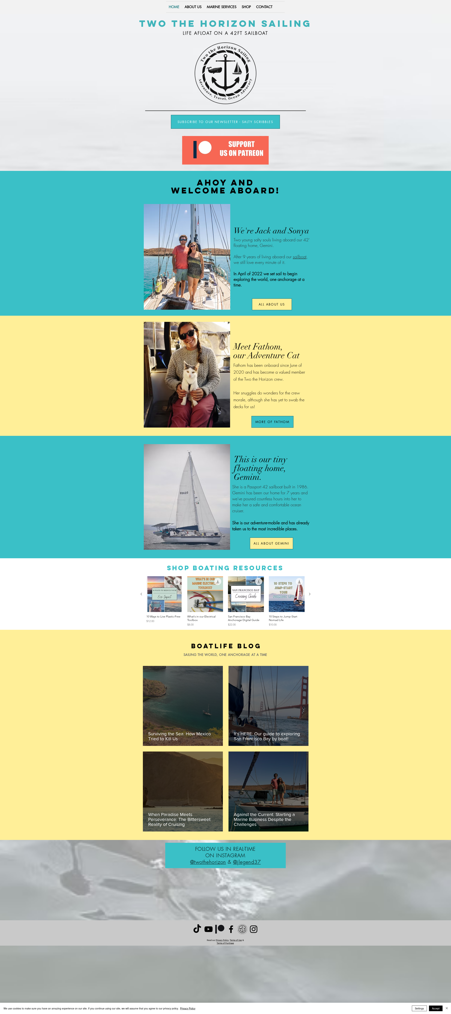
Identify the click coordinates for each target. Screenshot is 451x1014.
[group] (225, 601)
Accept (436, 1008)
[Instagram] (254, 929)
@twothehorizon (208, 862)
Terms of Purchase (225, 943)
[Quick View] (164, 594)
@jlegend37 (247, 862)
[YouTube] (208, 929)
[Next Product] (310, 594)
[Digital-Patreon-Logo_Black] (220, 929)
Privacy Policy (222, 940)
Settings (419, 1008)
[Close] (447, 1008)
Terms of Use (236, 940)
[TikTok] (197, 929)
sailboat (299, 256)
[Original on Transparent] (242, 929)
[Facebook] (231, 929)
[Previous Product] (141, 594)
